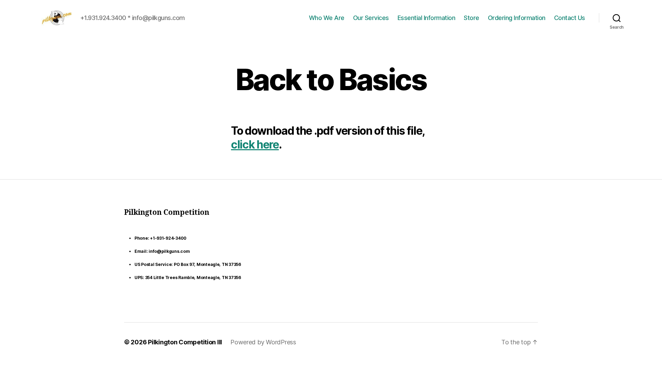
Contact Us (569, 17)
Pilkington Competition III (185, 342)
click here (255, 144)
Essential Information (426, 17)
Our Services (371, 17)
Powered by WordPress (263, 342)
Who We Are (326, 17)
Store (471, 17)
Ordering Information (516, 17)
